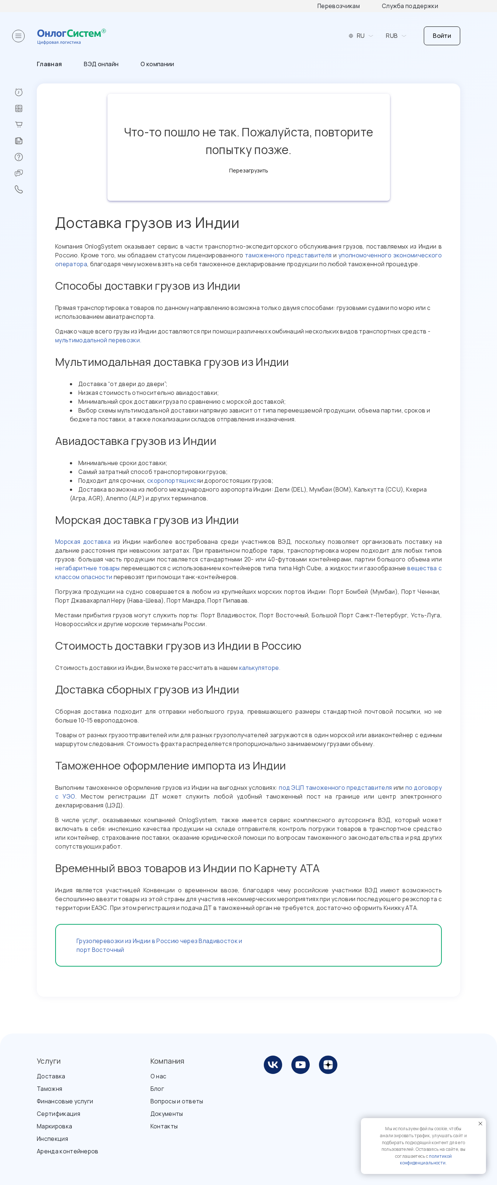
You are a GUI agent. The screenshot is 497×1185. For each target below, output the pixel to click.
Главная (49, 64)
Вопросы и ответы (176, 1101)
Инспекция (52, 1139)
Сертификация (58, 1114)
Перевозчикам (338, 6)
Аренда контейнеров (68, 1151)
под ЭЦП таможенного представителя (335, 788)
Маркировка (54, 1126)
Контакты (164, 1126)
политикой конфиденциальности (426, 1159)
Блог (157, 1089)
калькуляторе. (260, 668)
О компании (157, 64)
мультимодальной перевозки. (98, 340)
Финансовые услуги (65, 1101)
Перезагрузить (248, 170)
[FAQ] (25, 157)
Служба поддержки (410, 6)
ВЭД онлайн (101, 64)
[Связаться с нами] (25, 189)
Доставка (51, 1076)
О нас (158, 1076)
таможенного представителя (288, 255)
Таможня (49, 1089)
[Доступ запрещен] (25, 92)
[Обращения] (25, 173)
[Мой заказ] (25, 124)
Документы (166, 1114)
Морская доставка (83, 542)
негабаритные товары (87, 568)
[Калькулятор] (25, 108)
